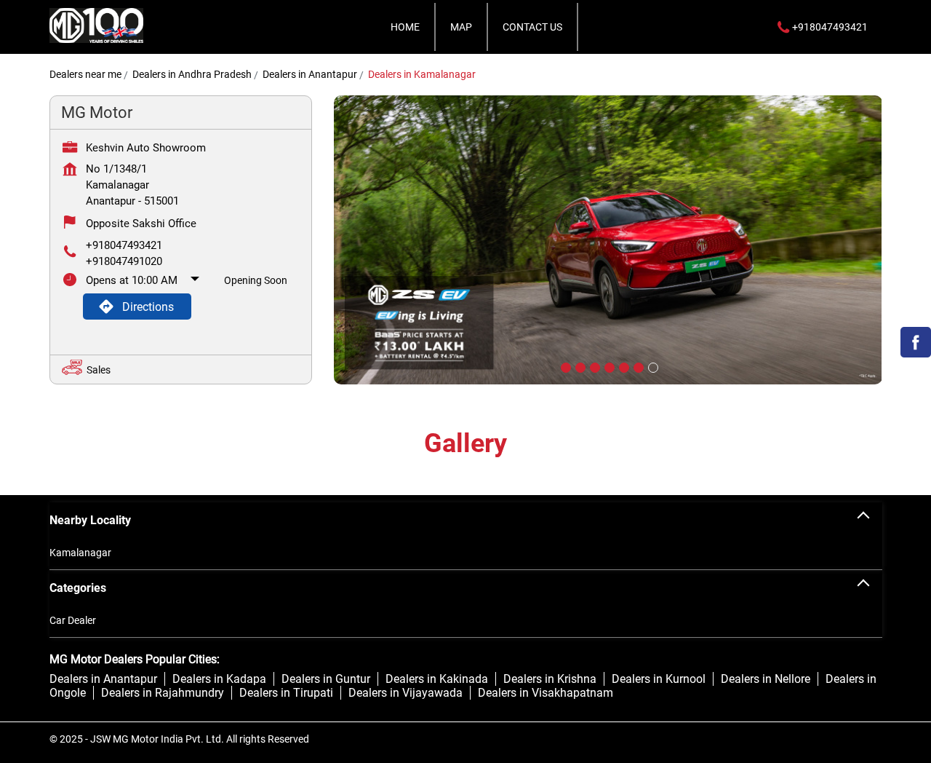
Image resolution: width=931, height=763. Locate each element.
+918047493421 (124, 245)
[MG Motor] (96, 27)
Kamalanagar (80, 552)
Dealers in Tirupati (286, 693)
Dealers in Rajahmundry (162, 693)
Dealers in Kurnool (659, 679)
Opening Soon (255, 280)
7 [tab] (651, 366)
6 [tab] (637, 366)
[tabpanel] (608, 239)
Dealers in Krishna (549, 679)
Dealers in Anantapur (103, 679)
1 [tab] (564, 366)
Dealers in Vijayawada (405, 693)
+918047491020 (124, 261)
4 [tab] (608, 366)
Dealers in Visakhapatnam (545, 693)
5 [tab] (622, 366)
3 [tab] (593, 366)
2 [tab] (579, 366)
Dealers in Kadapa (219, 679)
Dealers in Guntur (325, 679)
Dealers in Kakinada (436, 679)
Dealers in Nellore (765, 679)
